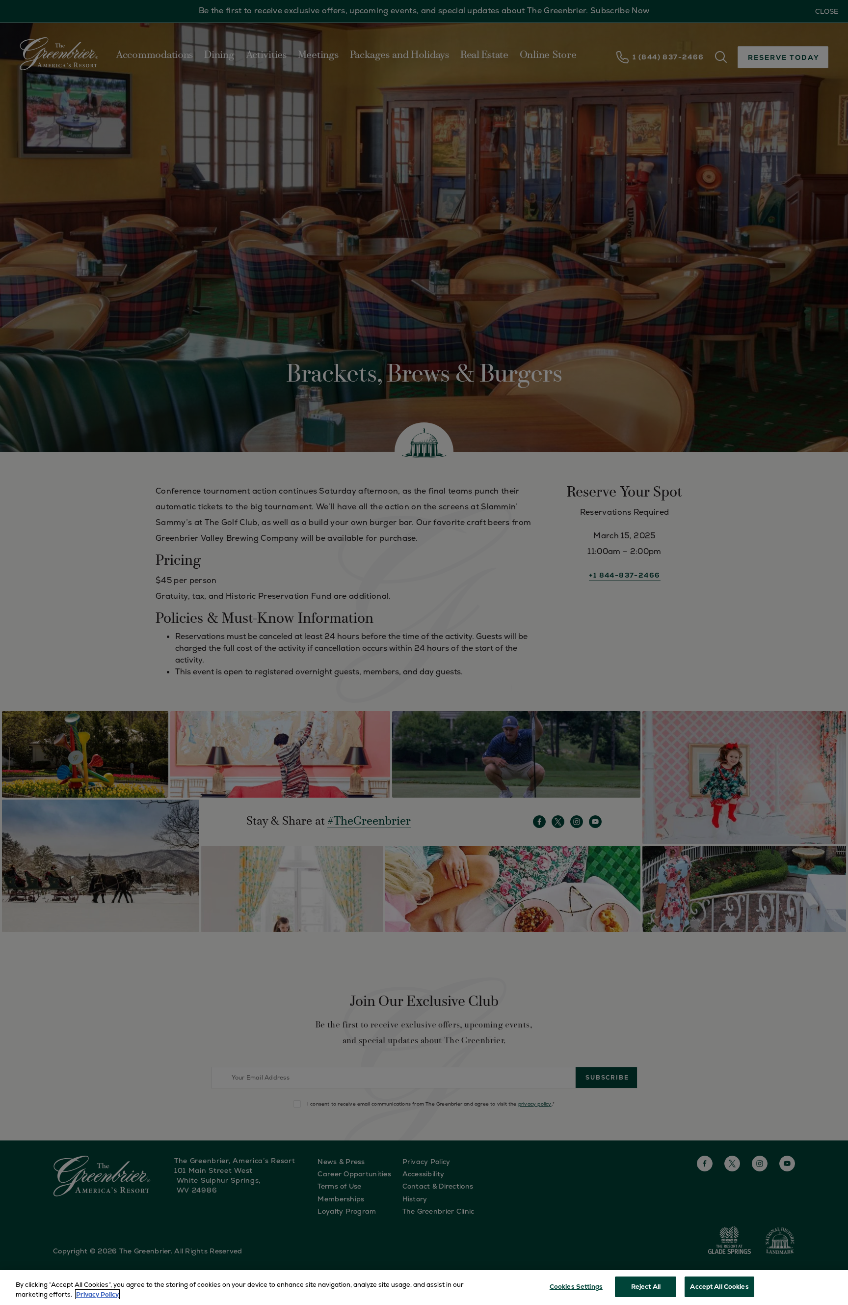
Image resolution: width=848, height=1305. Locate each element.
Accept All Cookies (719, 1286)
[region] (424, 1287)
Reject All (646, 1286)
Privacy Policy (97, 1294)
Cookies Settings (576, 1286)
